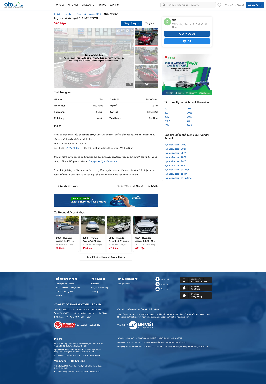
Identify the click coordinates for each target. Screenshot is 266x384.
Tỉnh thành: (115, 118)
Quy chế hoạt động (99, 287)
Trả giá (148, 23)
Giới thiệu (95, 283)
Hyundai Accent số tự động (177, 178)
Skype (105, 313)
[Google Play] (196, 295)
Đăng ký (240, 5)
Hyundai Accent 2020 (175, 144)
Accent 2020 (95, 14)
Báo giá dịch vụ (124, 283)
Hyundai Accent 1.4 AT (175, 165)
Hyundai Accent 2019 (175, 153)
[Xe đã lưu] (219, 6)
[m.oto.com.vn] (196, 280)
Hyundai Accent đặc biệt (176, 169)
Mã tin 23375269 (111, 14)
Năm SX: (58, 99)
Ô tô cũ (57, 14)
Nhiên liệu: (59, 105)
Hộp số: (113, 105)
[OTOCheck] (106, 200)
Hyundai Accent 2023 (175, 161)
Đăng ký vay (130, 23)
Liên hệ (59, 295)
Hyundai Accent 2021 (175, 148)
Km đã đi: (114, 99)
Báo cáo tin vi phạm (69, 186)
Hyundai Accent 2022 (175, 157)
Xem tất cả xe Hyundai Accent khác (105, 257)
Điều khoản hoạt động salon (68, 287)
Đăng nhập (229, 5)
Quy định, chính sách (65, 283)
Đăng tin (257, 4)
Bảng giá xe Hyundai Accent (103, 161)
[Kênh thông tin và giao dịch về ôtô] (13, 4)
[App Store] (196, 287)
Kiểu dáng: (59, 112)
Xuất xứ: (113, 112)
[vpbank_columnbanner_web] (187, 74)
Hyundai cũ (69, 14)
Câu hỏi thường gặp (64, 291)
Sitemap (94, 291)
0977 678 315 (72, 148)
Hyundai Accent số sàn (175, 173)
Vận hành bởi (123, 325)
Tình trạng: (59, 118)
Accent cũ (81, 14)
